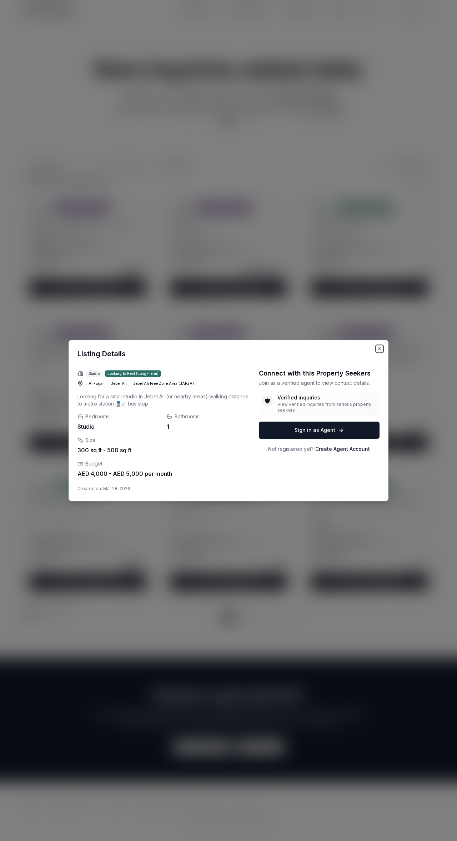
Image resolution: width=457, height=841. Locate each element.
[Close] (379, 349)
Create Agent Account (342, 449)
